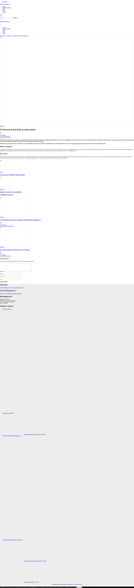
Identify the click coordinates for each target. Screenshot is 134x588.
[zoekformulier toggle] (1, 15)
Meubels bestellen (7, 7)
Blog (4, 9)
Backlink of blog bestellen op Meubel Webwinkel (11, 293)
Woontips (2, 126)
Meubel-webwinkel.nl (5, 4)
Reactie (2, 271)
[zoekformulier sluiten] (0, 19)
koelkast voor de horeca (77, 143)
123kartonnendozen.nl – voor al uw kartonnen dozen (11, 287)
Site (1, 279)
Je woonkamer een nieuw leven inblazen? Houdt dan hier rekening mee (20, 220)
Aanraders (5, 1)
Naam (1, 273)
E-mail (2, 276)
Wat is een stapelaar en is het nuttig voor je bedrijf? (14, 250)
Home (4, 6)
